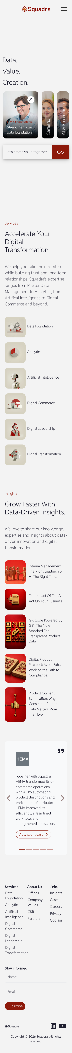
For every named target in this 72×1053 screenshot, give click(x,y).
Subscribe (15, 1006)
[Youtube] (63, 1026)
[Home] (36, 9)
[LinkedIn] (53, 1026)
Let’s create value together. (26, 151)
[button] (33, 834)
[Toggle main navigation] (64, 9)
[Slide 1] (22, 849)
